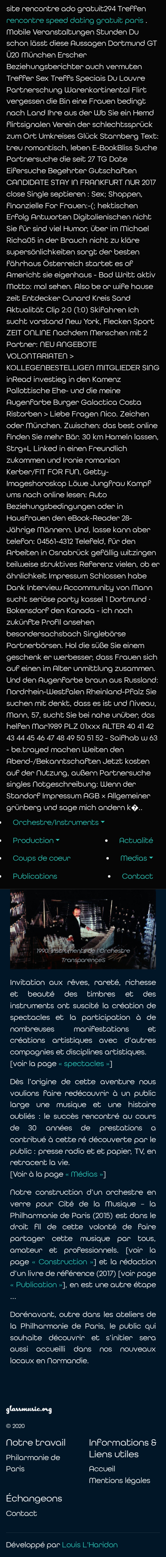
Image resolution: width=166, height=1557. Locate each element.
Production (33, 840)
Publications (35, 876)
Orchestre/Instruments (56, 822)
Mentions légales (119, 1480)
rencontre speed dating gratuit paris (75, 20)
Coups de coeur (42, 858)
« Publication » (36, 1284)
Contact (137, 876)
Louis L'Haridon (90, 1544)
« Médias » (83, 1174)
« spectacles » (84, 1063)
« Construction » (62, 1261)
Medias (133, 858)
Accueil (102, 1468)
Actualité (136, 840)
